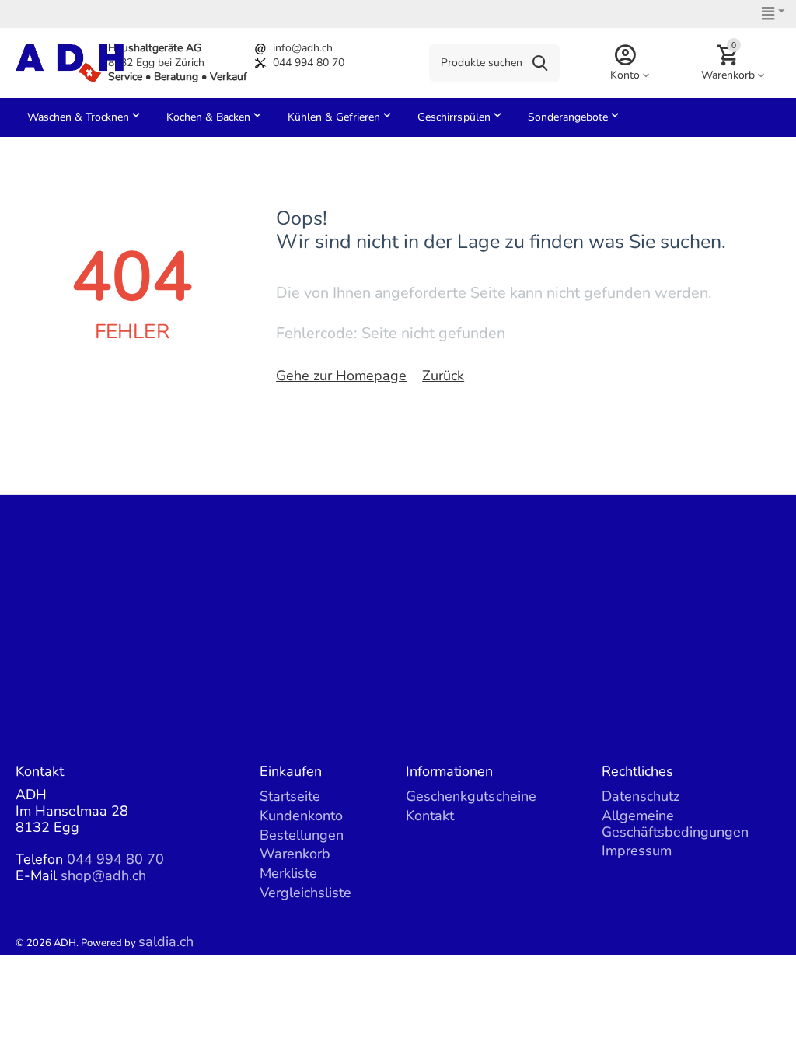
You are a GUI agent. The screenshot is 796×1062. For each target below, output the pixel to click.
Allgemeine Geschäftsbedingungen (675, 823)
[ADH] (70, 61)
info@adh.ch (303, 47)
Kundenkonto (301, 815)
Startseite (290, 796)
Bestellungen (302, 835)
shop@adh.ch (103, 875)
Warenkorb (295, 853)
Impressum (637, 850)
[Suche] (540, 63)
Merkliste (288, 873)
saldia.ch (166, 941)
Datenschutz (640, 796)
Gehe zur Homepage (341, 375)
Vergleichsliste (305, 892)
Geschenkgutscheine (471, 796)
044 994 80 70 (308, 62)
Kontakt (430, 815)
